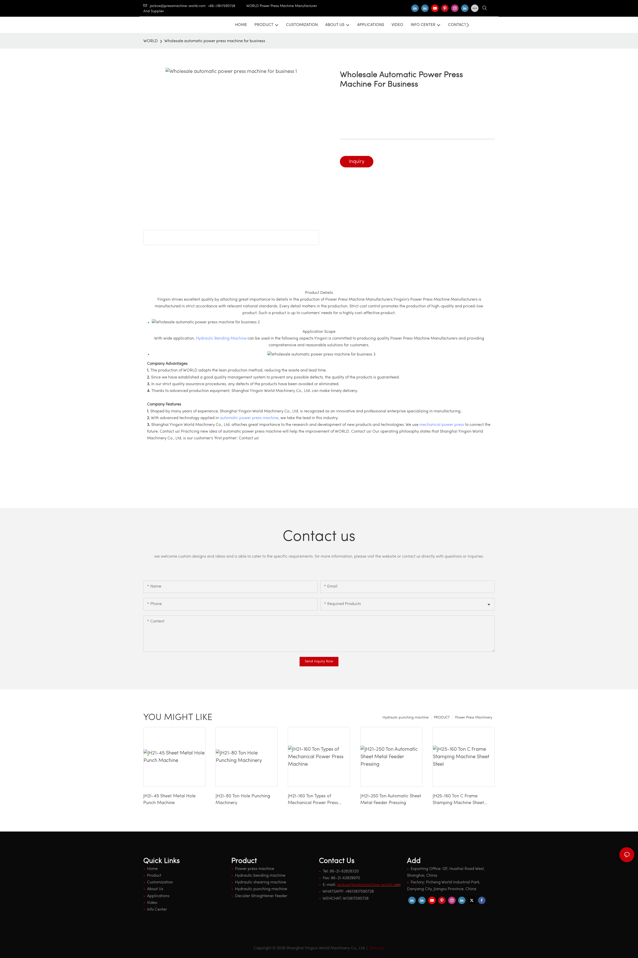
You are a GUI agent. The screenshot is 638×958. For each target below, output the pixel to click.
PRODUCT (442, 717)
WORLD (150, 41)
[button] (467, 25)
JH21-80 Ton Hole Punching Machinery (243, 799)
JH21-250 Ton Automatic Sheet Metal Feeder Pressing (390, 799)
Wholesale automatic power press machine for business (214, 41)
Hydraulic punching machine (406, 717)
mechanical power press (441, 425)
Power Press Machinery (473, 717)
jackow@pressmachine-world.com (178, 6)
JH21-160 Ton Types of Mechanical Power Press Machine (313, 800)
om (368, 885)
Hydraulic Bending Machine (221, 339)
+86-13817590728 (227, 6)
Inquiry (356, 161)
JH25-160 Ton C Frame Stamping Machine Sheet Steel (458, 800)
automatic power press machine (249, 418)
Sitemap (377, 948)
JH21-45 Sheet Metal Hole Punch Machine (169, 799)
